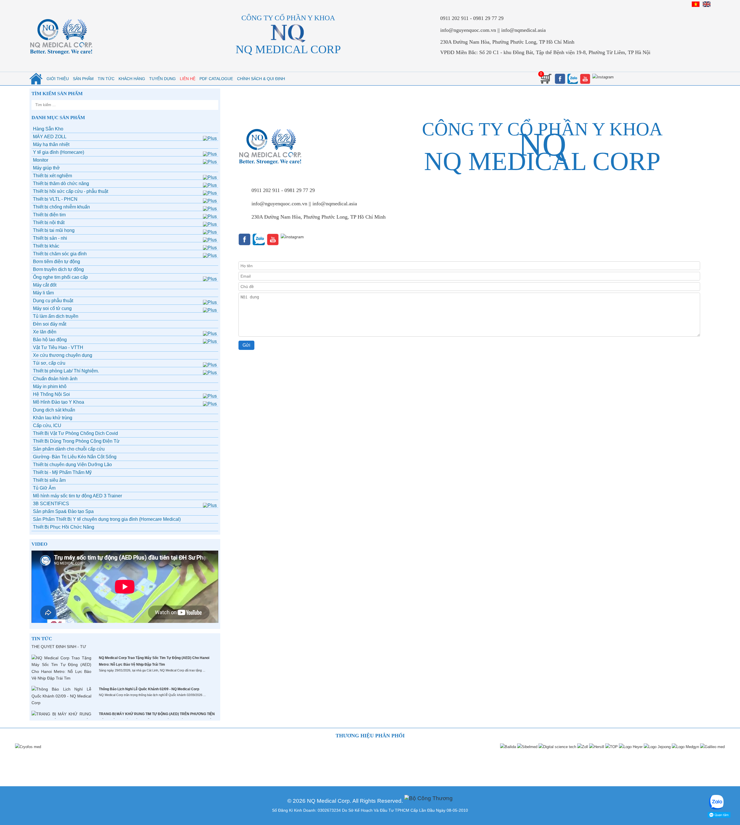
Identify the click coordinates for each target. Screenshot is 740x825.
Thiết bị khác (46, 245)
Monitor (40, 160)
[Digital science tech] (557, 747)
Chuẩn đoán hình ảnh (55, 378)
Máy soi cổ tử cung (52, 308)
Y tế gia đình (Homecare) (58, 152)
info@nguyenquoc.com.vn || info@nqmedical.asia (493, 30)
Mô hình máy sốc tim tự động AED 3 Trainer (77, 495)
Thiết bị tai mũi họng (54, 230)
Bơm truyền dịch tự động (58, 269)
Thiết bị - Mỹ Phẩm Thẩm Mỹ (62, 472)
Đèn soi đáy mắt (49, 324)
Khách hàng (132, 78)
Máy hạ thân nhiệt (51, 144)
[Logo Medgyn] (685, 747)
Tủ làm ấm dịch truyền (55, 316)
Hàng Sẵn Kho (48, 128)
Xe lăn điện (44, 331)
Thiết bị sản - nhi (50, 238)
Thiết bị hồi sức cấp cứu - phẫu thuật (70, 191)
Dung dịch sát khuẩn (54, 409)
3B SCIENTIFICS (51, 503)
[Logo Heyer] (630, 747)
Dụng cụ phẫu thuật (53, 300)
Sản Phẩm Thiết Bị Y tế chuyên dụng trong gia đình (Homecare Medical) (107, 519)
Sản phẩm (83, 78)
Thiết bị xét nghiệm (52, 175)
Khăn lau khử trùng (52, 417)
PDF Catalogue (216, 78)
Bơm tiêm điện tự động (56, 261)
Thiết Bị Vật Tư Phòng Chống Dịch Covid (75, 433)
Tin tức (106, 78)
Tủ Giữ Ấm (44, 488)
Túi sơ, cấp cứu (49, 363)
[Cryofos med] (28, 747)
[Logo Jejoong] (656, 747)
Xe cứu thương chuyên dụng (62, 355)
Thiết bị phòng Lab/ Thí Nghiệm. (66, 370)
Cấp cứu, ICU (47, 425)
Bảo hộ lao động (50, 339)
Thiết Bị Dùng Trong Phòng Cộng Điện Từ (76, 441)
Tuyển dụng (162, 78)
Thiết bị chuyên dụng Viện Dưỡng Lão (72, 464)
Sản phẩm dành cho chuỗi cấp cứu (69, 448)
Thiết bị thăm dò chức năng (61, 183)
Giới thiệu (58, 78)
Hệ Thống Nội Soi (51, 394)
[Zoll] (582, 747)
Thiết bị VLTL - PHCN (55, 199)
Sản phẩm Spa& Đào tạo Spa (63, 511)
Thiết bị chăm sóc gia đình (60, 253)
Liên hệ (187, 78)
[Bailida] (508, 747)
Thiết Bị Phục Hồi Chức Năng (63, 527)
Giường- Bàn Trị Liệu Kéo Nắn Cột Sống (74, 456)
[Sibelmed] (527, 747)
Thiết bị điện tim (49, 214)
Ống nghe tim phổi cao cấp (60, 277)
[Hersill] (596, 747)
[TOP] (611, 747)
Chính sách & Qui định (261, 78)
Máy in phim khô (49, 386)
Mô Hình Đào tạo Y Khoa (58, 402)
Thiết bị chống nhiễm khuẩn (61, 206)
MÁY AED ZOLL (49, 136)
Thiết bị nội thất (48, 222)
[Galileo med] (712, 747)
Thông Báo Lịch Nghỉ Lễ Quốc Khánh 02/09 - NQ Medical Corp (149, 689)
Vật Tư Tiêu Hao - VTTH (58, 347)
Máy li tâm (43, 292)
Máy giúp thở (46, 167)
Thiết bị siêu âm (49, 480)
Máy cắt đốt (44, 285)
